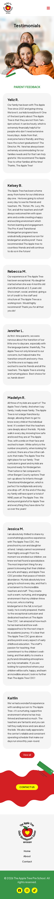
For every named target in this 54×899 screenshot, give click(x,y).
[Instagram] (27, 890)
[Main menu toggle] (48, 8)
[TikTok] (34, 890)
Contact (27, 861)
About (27, 856)
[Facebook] (19, 890)
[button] (27, 787)
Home (27, 851)
